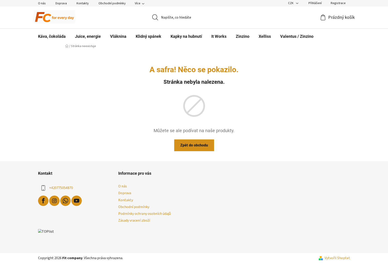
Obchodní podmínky (112, 3)
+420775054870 (61, 187)
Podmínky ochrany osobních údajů (144, 213)
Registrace (338, 3)
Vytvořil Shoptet (337, 258)
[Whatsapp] (65, 201)
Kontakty (83, 3)
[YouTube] (76, 201)
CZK (291, 3)
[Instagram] (54, 201)
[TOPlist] (46, 231)
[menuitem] (52, 36)
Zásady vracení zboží (134, 220)
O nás (42, 3)
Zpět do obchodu (194, 145)
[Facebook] (43, 201)
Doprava (61, 3)
